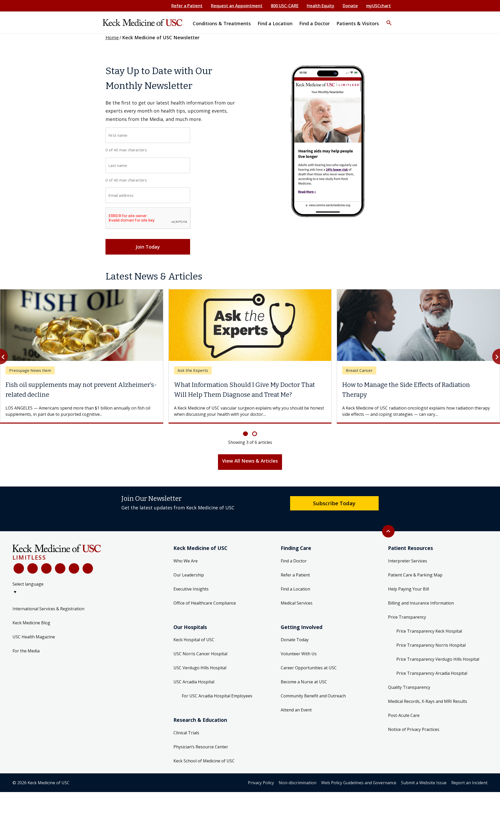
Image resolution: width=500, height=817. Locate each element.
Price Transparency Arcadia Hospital (431, 673)
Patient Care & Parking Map (415, 575)
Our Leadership (188, 575)
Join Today (148, 247)
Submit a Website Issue (424, 783)
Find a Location (295, 589)
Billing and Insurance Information (421, 603)
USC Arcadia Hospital (193, 682)
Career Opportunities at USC (309, 668)
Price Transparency (407, 617)
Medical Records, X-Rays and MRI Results (427, 701)
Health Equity (320, 6)
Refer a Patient (187, 6)
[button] (389, 19)
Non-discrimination (297, 783)
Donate (350, 6)
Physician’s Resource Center (200, 747)
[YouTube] (46, 568)
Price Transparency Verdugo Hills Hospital (437, 659)
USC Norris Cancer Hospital (200, 654)
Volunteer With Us (299, 654)
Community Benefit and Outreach (313, 696)
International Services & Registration (48, 609)
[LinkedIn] (60, 568)
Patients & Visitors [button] (357, 23)
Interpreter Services (407, 561)
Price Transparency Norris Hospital (431, 645)
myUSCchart (378, 6)
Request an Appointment (236, 6)
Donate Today (295, 640)
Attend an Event (296, 710)
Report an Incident (469, 783)
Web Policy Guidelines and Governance (358, 783)
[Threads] (88, 568)
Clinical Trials (186, 733)
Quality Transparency (409, 687)
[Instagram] (74, 568)
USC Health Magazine (33, 637)
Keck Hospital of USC (193, 640)
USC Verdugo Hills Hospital (199, 668)
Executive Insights (191, 589)
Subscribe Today (334, 503)
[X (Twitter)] (32, 568)
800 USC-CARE (284, 6)
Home (112, 37)
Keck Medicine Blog (31, 623)
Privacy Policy (261, 783)
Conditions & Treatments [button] (222, 23)
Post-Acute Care (404, 715)
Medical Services (296, 603)
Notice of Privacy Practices (413, 729)
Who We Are (185, 561)
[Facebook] (18, 568)
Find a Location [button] (275, 23)
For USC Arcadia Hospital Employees (217, 696)
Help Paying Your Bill (408, 589)
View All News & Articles (250, 461)
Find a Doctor (294, 561)
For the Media (26, 651)
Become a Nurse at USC (304, 682)
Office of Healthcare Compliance (204, 603)
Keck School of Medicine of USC (204, 761)
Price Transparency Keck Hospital (429, 631)
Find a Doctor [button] (314, 23)
